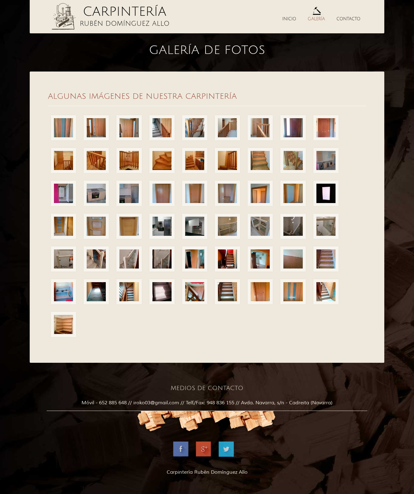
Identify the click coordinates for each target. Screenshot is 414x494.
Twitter (230, 453)
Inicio (289, 19)
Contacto (348, 19)
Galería (316, 19)
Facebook (184, 453)
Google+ (207, 453)
